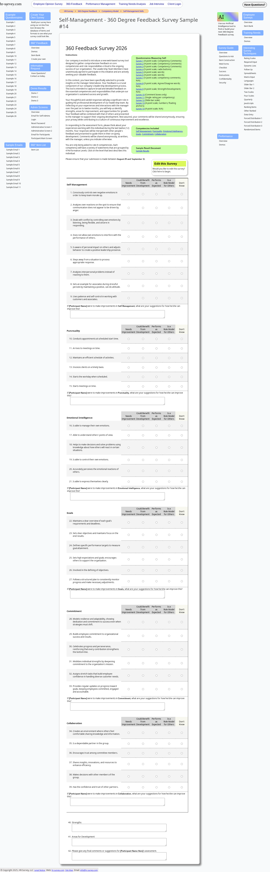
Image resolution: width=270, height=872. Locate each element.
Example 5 (10, 37)
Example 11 (11, 59)
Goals (138, 134)
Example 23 (11, 105)
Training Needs (251, 32)
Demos (34, 51)
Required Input (250, 62)
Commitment (147, 134)
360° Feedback (39, 43)
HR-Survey (68, 11)
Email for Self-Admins (40, 115)
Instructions (224, 75)
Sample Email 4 (13, 161)
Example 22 (11, 101)
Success (222, 71)
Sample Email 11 (13, 187)
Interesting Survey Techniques (249, 51)
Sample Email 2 (13, 153)
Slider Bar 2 (249, 88)
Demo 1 (34, 93)
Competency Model (110, 11)
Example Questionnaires (14, 16)
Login (33, 119)
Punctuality (157, 131)
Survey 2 (139, 63)
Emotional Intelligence (172, 131)
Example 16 (11, 78)
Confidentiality (225, 79)
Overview (35, 47)
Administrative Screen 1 (41, 127)
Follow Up (248, 69)
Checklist (223, 67)
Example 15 (11, 74)
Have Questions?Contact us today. (38, 74)
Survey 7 (139, 77)
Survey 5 (139, 72)
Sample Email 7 (13, 172)
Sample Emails (14, 145)
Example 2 (10, 26)
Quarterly (248, 99)
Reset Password (38, 123)
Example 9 (10, 52)
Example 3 (10, 29)
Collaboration (160, 134)
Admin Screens (39, 107)
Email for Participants (40, 134)
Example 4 (10, 33)
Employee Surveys (249, 16)
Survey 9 (139, 89)
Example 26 (11, 116)
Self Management (143, 131)
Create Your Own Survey (37, 16)
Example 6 (10, 41)
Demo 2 (34, 97)
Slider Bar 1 (249, 84)
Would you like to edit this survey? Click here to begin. (168, 167)
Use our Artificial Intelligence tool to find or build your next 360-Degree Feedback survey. (227, 29)
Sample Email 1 (13, 149)
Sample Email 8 (13, 176)
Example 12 (11, 63)
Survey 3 (139, 66)
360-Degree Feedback (87, 11)
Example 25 (11, 112)
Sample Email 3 (13, 157)
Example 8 (10, 48)
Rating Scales (250, 58)
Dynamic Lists (250, 65)
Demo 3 (34, 100)
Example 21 (11, 97)
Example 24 (11, 108)
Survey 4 (139, 69)
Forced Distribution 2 (253, 122)
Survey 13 (140, 103)
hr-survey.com (58, 870)
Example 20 (11, 93)
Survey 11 (140, 97)
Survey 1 (139, 61)
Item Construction (227, 60)
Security (222, 82)
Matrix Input (249, 77)
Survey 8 (139, 83)
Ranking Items (250, 107)
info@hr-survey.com (89, 870)
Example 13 (11, 67)
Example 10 (11, 56)
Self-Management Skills (133, 11)
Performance (225, 136)
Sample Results (142, 151)
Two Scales (249, 92)
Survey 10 (140, 94)
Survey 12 (140, 100)
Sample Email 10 (13, 183)
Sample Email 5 (13, 164)
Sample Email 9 (13, 179)
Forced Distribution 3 (253, 125)
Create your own (38, 59)
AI (221, 16)
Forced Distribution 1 (253, 118)
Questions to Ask (226, 56)
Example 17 (11, 82)
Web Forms (224, 64)
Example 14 (11, 71)
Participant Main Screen (41, 138)
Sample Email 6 (13, 168)
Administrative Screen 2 (41, 130)
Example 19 (11, 89)
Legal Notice (39, 870)
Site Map (69, 870)
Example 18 (11, 86)
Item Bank (35, 55)
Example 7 (10, 44)
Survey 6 (139, 75)
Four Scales (249, 95)
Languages (249, 80)
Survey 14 (140, 108)
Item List (35, 149)
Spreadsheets (250, 73)
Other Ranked (250, 110)
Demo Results (38, 88)
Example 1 (10, 22)
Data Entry (248, 114)
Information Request (37, 67)
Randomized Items (252, 129)
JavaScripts (249, 103)
